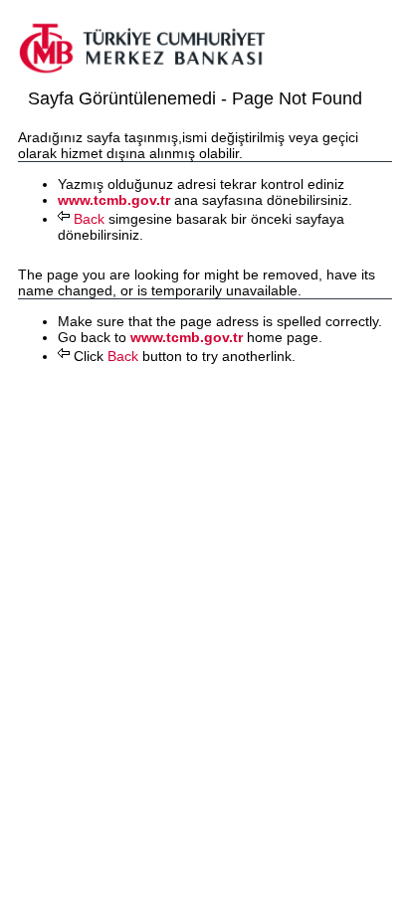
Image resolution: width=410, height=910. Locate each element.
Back (87, 219)
